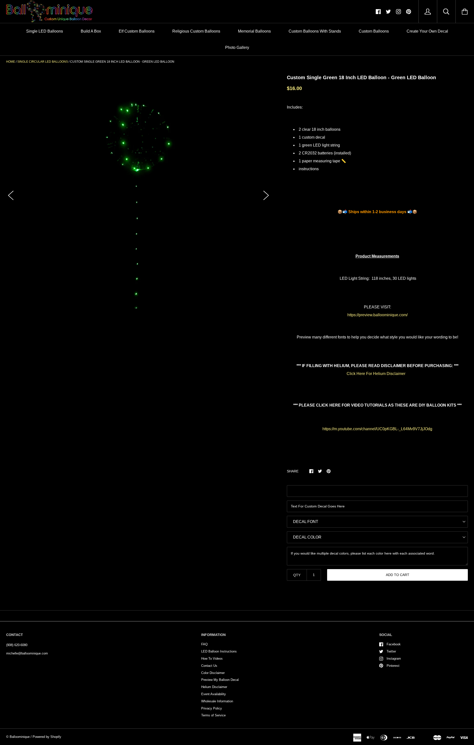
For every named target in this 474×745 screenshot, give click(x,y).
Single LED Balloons (44, 31)
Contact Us (209, 666)
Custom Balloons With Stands (315, 31)
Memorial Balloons (254, 31)
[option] (138, 191)
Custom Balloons (374, 31)
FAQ (204, 644)
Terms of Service (213, 715)
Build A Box (91, 31)
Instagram (394, 658)
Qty (296, 575)
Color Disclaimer (213, 673)
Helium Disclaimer (214, 687)
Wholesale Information (217, 701)
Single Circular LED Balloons (42, 61)
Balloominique (20, 737)
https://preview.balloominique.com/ (377, 315)
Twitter (391, 651)
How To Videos (212, 658)
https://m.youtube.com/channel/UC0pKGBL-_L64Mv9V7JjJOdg (377, 429)
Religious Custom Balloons (196, 31)
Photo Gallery (237, 47)
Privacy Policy (211, 708)
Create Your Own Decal (427, 31)
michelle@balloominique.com (27, 653)
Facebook (394, 644)
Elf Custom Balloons (137, 31)
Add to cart (397, 575)
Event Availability (213, 694)
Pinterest (393, 666)
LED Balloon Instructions (219, 651)
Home (10, 61)
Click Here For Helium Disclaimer (376, 374)
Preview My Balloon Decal (220, 680)
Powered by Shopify (47, 737)
